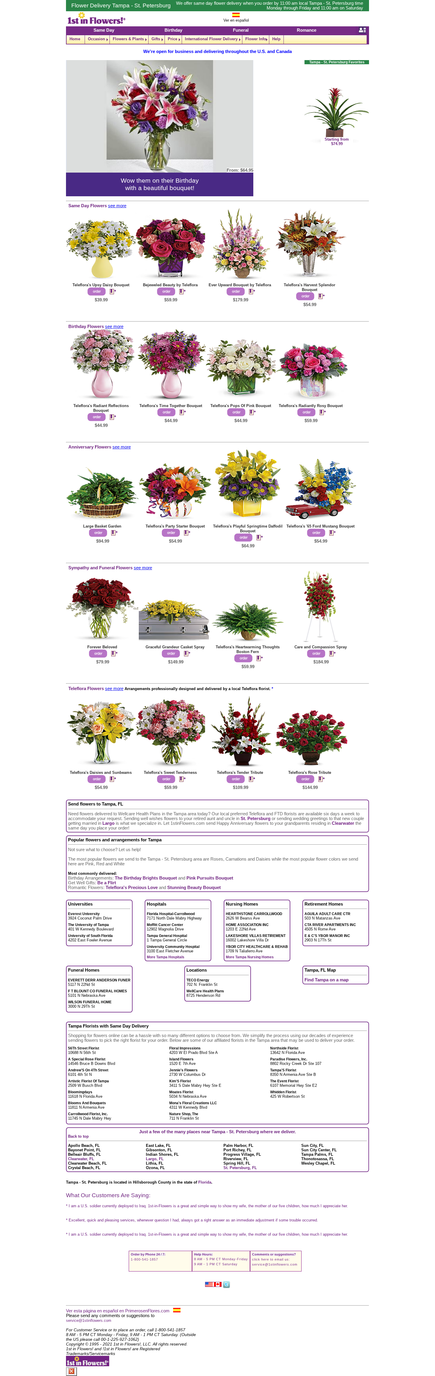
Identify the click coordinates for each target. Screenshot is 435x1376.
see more (117, 205)
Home (75, 39)
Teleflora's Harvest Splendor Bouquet (309, 287)
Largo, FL (155, 1159)
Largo (108, 823)
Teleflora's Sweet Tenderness (170, 772)
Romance (306, 30)
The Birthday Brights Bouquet (146, 878)
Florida (204, 1182)
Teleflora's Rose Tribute (309, 772)
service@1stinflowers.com (274, 1264)
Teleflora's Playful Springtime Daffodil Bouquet (248, 528)
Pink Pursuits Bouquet (209, 878)
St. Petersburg (255, 818)
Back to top (78, 1136)
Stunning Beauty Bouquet (194, 887)
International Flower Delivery (211, 39)
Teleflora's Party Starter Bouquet (175, 526)
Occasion (96, 39)
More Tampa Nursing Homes (250, 957)
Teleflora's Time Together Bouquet (170, 406)
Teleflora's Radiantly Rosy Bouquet (311, 406)
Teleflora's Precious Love (132, 887)
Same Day (104, 30)
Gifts (156, 39)
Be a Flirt (106, 882)
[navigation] (217, 39)
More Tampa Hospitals (165, 957)
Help (276, 39)
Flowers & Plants (128, 39)
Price (172, 39)
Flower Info (255, 39)
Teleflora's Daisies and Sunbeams (101, 772)
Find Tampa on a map (326, 980)
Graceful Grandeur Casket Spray (175, 647)
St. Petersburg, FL (240, 1168)
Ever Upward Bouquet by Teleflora (240, 285)
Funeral (241, 30)
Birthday (173, 30)
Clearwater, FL (81, 1159)
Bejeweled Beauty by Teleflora (170, 285)
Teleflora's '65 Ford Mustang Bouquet (320, 526)
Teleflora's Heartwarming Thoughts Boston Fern (248, 649)
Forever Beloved (102, 647)
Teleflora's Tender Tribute (240, 772)
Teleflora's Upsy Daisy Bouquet (100, 285)
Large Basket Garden (102, 526)
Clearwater (343, 823)
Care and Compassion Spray (320, 647)
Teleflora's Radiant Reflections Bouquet (101, 408)
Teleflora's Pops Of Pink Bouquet (240, 406)
